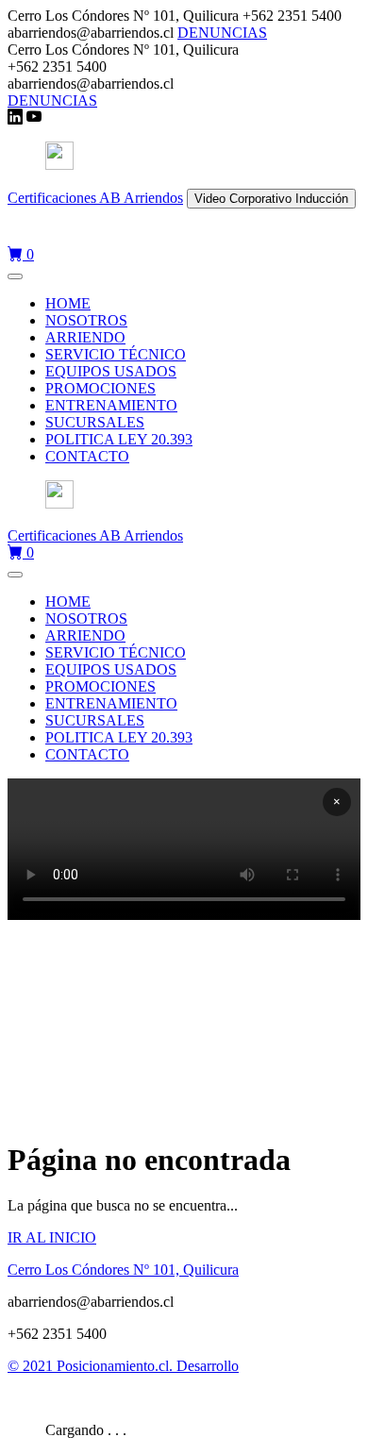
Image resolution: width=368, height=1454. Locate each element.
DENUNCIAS (222, 33)
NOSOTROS (86, 320)
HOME (68, 303)
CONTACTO (87, 456)
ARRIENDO (85, 337)
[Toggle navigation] (15, 276)
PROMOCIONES (100, 388)
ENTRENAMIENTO (111, 405)
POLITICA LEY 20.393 (118, 439)
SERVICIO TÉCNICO (115, 354)
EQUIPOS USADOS (110, 371)
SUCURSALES (94, 422)
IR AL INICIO (52, 1237)
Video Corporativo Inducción (271, 199)
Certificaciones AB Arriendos (95, 198)
